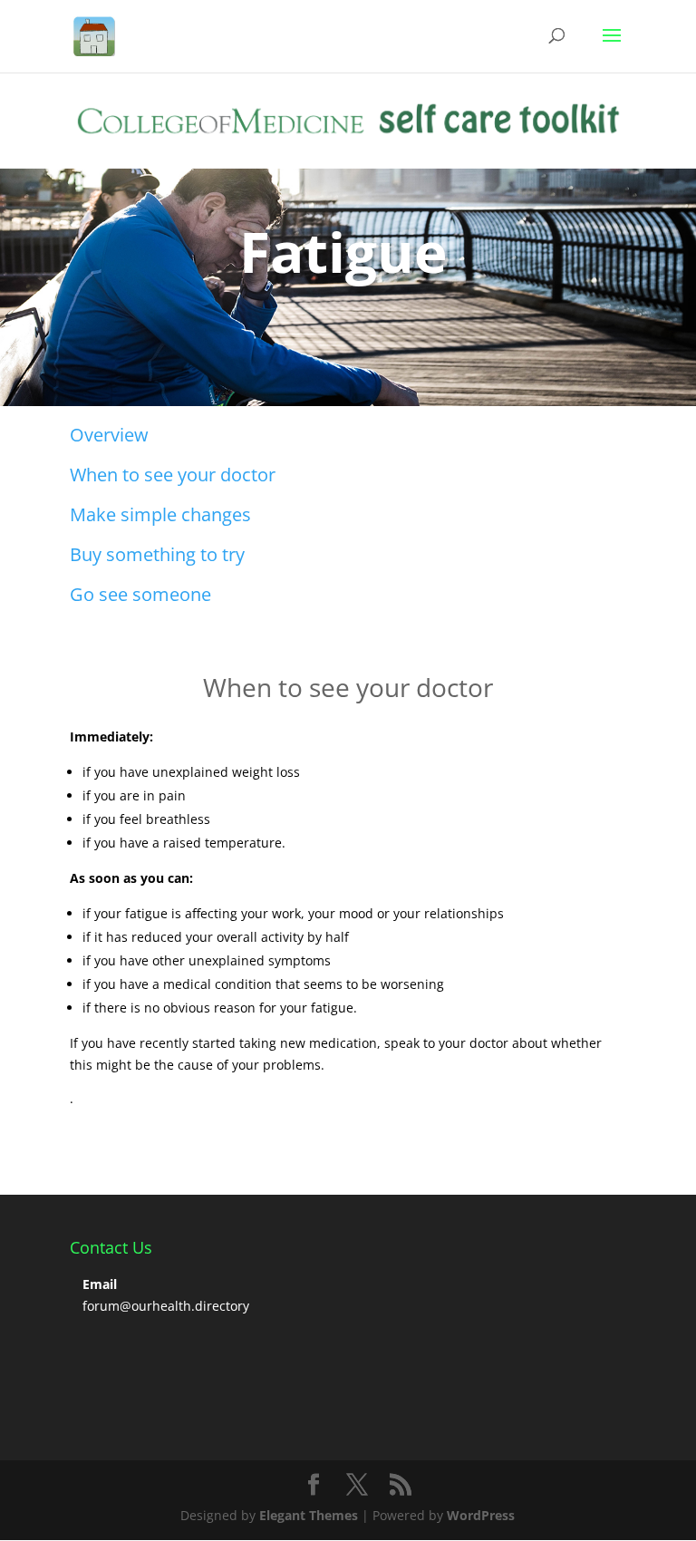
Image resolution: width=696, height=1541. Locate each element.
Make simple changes (160, 514)
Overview (109, 434)
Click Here (132, 328)
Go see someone (140, 594)
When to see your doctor (173, 474)
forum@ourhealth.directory (165, 1305)
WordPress (481, 1515)
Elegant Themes (308, 1515)
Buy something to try (157, 554)
